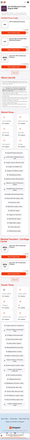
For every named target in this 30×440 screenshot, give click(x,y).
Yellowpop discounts (15, 379)
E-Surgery (5, 305)
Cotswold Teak (6, 317)
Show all (15, 72)
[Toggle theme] (28, 2)
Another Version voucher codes (15, 365)
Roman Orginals (6, 293)
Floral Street (5, 132)
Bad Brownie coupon (15, 218)
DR (19, 305)
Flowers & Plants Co (24, 293)
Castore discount (15, 227)
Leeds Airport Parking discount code (15, 157)
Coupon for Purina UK (15, 214)
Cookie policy (16, 436)
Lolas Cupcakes (6, 121)
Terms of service (23, 430)
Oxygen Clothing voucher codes (14, 404)
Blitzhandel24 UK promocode (14, 347)
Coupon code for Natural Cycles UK (15, 370)
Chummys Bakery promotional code (14, 330)
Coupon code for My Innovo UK (15, 162)
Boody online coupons (15, 343)
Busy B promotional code (15, 339)
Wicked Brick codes (14, 231)
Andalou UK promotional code (14, 194)
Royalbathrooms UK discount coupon (15, 189)
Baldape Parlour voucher (15, 351)
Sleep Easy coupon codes (14, 206)
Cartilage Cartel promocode (15, 335)
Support (22, 421)
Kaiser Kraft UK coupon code (14, 198)
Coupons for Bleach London (15, 170)
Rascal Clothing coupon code (14, 399)
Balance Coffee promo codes (14, 355)
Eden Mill (20, 132)
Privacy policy (16, 430)
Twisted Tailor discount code (14, 391)
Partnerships (13, 418)
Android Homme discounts (14, 153)
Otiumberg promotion (15, 174)
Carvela (20, 144)
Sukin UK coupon (15, 210)
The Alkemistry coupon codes (14, 395)
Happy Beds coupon (14, 222)
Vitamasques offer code (15, 387)
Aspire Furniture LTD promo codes (15, 360)
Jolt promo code (14, 202)
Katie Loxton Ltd (23, 121)
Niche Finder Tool (24, 418)
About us (8, 421)
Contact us (15, 421)
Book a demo (4, 418)
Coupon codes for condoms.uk (15, 325)
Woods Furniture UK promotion (15, 179)
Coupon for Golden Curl (15, 166)
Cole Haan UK (6, 144)
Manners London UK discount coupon (14, 183)
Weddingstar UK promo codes (14, 383)
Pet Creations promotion (15, 375)
